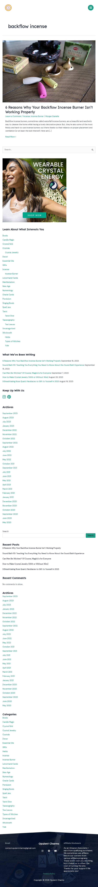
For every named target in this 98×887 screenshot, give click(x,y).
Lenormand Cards (10, 278)
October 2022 (9, 438)
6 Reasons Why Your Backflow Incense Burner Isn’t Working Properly (32, 361)
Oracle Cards (8, 295)
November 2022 (10, 434)
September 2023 (10, 413)
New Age (6, 286)
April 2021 (7, 485)
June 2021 (7, 476)
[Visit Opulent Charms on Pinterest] (9, 397)
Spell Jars (7, 307)
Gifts (5, 265)
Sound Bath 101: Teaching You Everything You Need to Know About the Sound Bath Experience (43, 365)
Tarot (5, 311)
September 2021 (10, 468)
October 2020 (9, 510)
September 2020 (10, 514)
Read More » (10, 136)
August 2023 (8, 417)
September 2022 (10, 443)
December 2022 (10, 430)
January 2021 (8, 497)
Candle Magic (8, 240)
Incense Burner (37, 116)
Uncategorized (9, 328)
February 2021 (9, 493)
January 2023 (8, 426)
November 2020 (10, 506)
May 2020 (7, 522)
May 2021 (6, 480)
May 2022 (7, 459)
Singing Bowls (8, 303)
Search (6, 531)
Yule (7, 345)
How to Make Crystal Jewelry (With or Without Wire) (25, 377)
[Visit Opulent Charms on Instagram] (4, 397)
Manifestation (9, 282)
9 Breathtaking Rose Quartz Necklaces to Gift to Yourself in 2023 (31, 381)
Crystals (6, 248)
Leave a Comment (13, 116)
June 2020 (7, 518)
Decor (5, 257)
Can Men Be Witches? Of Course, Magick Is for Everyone (27, 373)
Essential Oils (8, 261)
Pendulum (7, 299)
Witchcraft (7, 333)
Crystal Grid (8, 244)
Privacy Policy (49, 874)
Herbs (7, 337)
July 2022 (7, 451)
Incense (26, 116)
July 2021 (6, 472)
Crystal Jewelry (12, 252)
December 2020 (10, 501)
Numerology (8, 290)
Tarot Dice (9, 316)
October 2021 (8, 464)
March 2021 (7, 489)
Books (5, 235)
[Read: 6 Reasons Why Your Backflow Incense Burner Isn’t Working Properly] (49, 71)
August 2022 (8, 447)
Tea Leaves (10, 324)
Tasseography (9, 320)
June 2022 (7, 455)
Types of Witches (12, 341)
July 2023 (7, 422)
